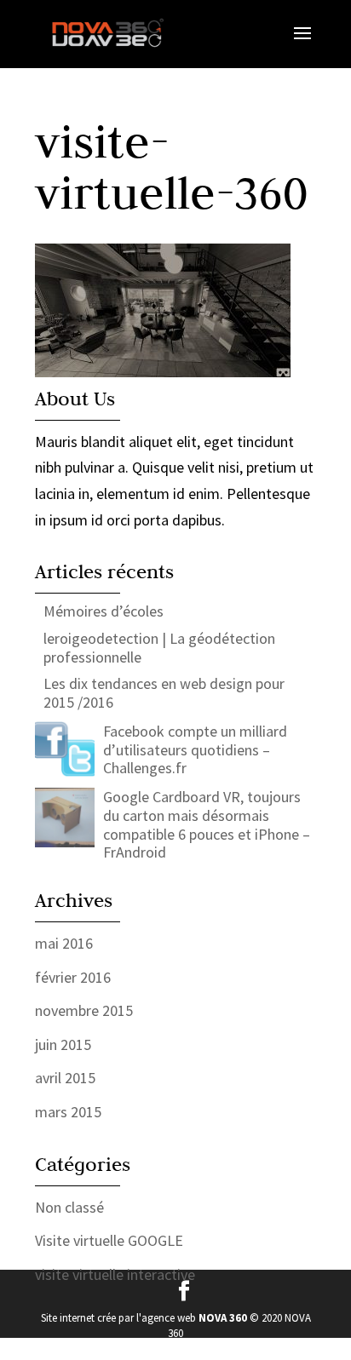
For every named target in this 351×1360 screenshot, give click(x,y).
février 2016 (73, 977)
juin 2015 (63, 1044)
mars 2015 (68, 1112)
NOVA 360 (223, 1318)
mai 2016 (64, 943)
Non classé (69, 1207)
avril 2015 (65, 1077)
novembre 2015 (84, 1010)
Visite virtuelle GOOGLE (109, 1240)
